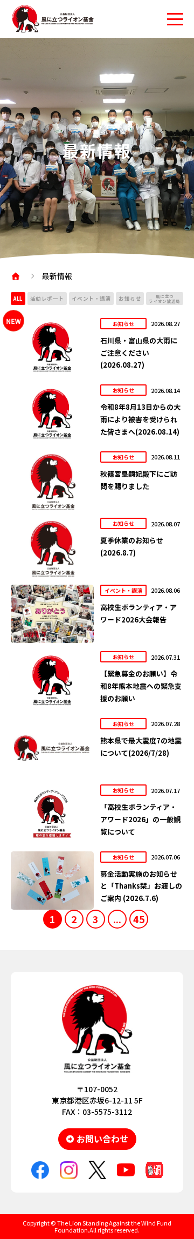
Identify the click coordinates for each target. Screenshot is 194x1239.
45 (139, 919)
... (117, 919)
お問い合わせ (102, 1138)
